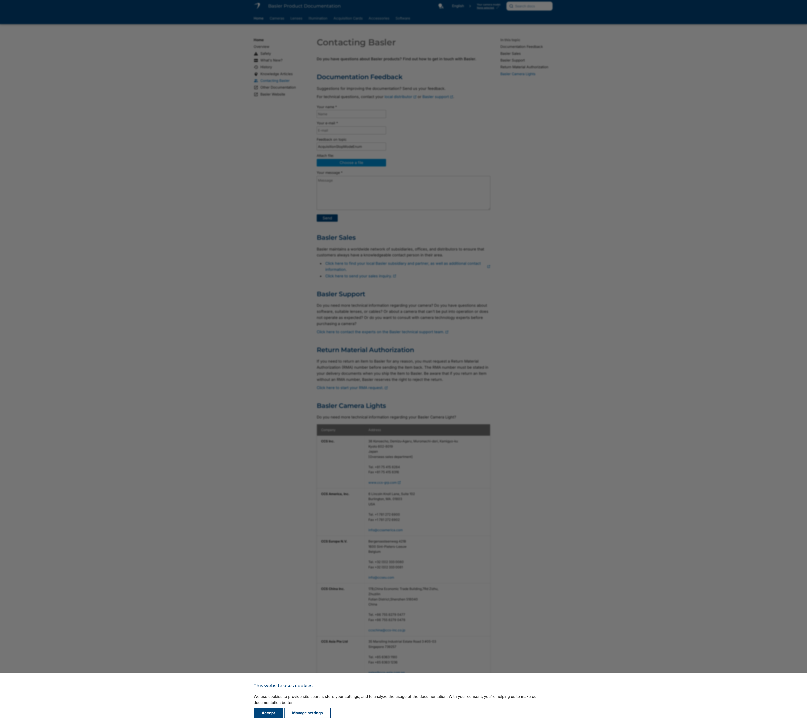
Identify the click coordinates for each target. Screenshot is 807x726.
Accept (268, 713)
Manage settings (307, 713)
